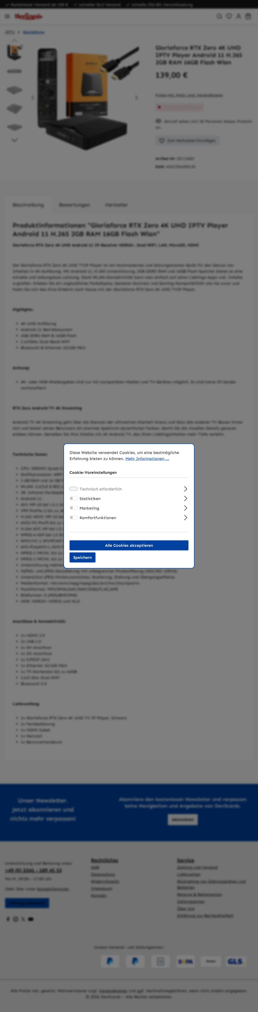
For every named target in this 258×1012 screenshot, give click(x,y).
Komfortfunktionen (98, 517)
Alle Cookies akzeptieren (129, 545)
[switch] (74, 498)
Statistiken (90, 498)
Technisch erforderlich (101, 489)
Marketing (89, 508)
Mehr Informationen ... (147, 458)
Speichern (82, 557)
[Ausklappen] (185, 488)
